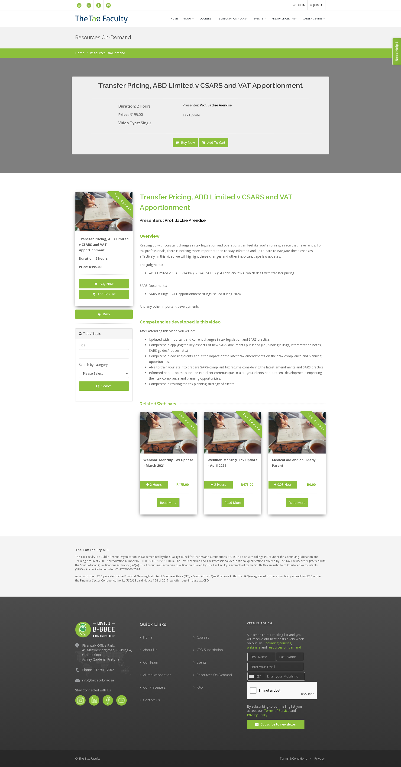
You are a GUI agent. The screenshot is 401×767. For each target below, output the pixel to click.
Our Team (150, 662)
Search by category (93, 364)
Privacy (319, 758)
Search (106, 386)
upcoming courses (277, 643)
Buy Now (187, 142)
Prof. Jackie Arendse (216, 105)
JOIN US (318, 5)
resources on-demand (284, 647)
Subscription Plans (232, 18)
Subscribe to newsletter (278, 724)
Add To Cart (215, 142)
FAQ (200, 687)
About (187, 18)
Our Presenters (154, 687)
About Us (150, 650)
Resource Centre (283, 18)
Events (258, 18)
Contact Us (151, 700)
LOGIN (301, 5)
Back (106, 314)
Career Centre (312, 18)
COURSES (205, 18)
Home (174, 18)
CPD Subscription (210, 650)
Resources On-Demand (214, 675)
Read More (168, 502)
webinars (253, 647)
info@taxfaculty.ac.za (98, 680)
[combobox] (256, 676)
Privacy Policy (257, 715)
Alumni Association (157, 675)
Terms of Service (276, 710)
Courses (203, 637)
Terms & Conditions (293, 758)
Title (82, 345)
